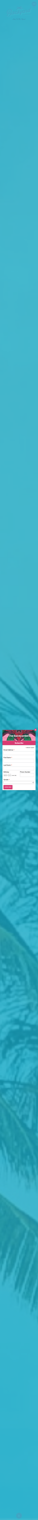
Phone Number (25, 772)
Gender (7, 780)
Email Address (9, 750)
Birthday (6, 772)
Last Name (8, 765)
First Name (8, 757)
